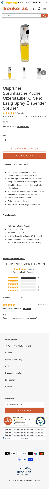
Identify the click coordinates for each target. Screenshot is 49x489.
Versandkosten (23, 126)
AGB (7, 366)
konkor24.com (20, 480)
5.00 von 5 (31, 269)
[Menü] (44, 8)
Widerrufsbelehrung (13, 359)
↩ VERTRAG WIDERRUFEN (18, 346)
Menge (5, 135)
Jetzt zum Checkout (24, 156)
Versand (8, 353)
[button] (9, 113)
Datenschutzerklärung (14, 373)
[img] (9, 305)
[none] (9, 72)
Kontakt (8, 386)
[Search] (44, 15)
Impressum (10, 380)
